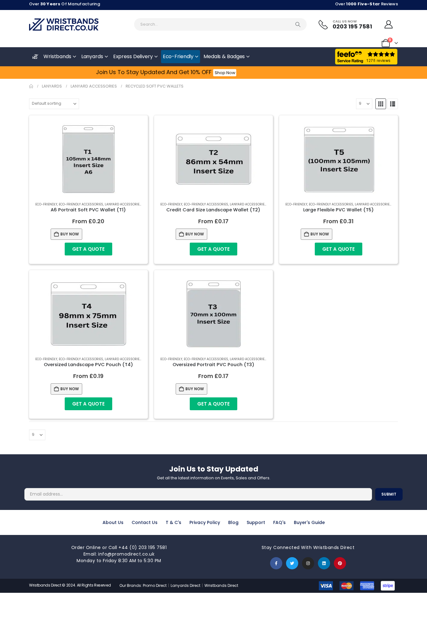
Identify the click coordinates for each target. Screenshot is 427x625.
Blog (233, 522)
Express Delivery (133, 56)
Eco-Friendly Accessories (81, 204)
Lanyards (92, 56)
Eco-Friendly (178, 56)
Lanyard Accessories (123, 204)
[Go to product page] (88, 159)
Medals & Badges (224, 56)
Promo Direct (155, 585)
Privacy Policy (204, 522)
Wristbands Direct (221, 585)
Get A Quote (88, 249)
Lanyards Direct (186, 585)
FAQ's (279, 522)
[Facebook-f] (276, 563)
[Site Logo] (63, 24)
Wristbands (57, 56)
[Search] (298, 24)
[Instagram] (308, 563)
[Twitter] (292, 563)
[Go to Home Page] (31, 86)
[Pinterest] (340, 563)
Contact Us (145, 522)
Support (256, 522)
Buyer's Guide (309, 522)
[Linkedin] (324, 563)
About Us (113, 522)
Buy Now (69, 234)
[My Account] (389, 24)
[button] (380, 103)
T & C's (173, 522)
